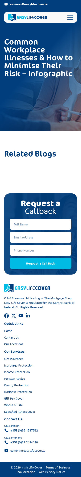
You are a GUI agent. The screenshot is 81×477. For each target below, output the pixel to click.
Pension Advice (14, 379)
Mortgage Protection (18, 365)
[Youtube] (20, 315)
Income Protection (17, 372)
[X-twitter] (13, 315)
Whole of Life (13, 405)
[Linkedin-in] (28, 315)
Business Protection (18, 392)
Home (8, 331)
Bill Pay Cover (14, 398)
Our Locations (13, 344)
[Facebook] (6, 315)
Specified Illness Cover (19, 412)
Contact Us (11, 337)
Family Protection (16, 385)
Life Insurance (13, 359)
